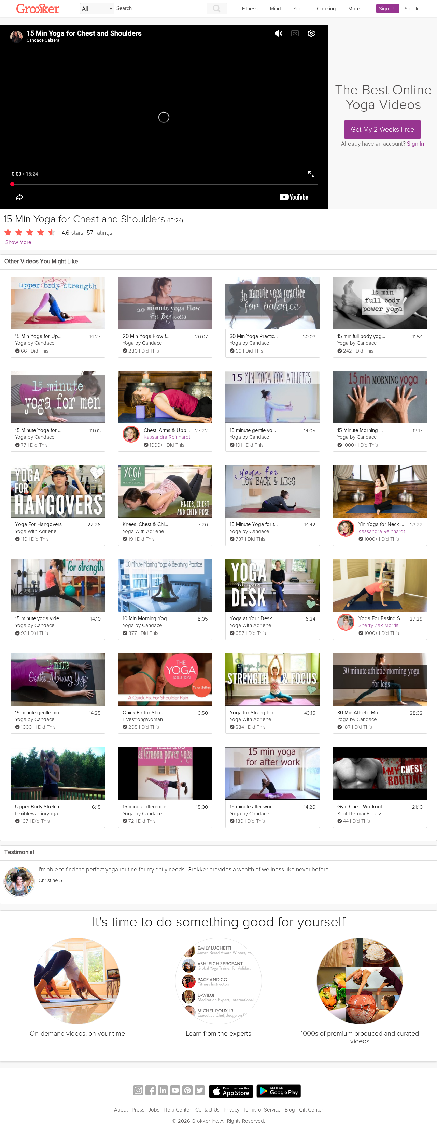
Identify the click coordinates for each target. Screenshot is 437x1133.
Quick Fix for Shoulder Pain (146, 712)
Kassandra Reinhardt (167, 437)
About (121, 1110)
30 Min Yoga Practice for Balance (254, 336)
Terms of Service (262, 1110)
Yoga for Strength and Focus (254, 712)
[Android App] (278, 1091)
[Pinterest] (187, 1091)
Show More (18, 242)
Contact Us (207, 1110)
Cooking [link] (326, 8)
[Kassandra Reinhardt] (131, 434)
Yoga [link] (299, 8)
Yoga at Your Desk (251, 618)
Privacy (231, 1110)
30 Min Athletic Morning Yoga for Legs (361, 712)
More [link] (354, 8)
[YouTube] (175, 1091)
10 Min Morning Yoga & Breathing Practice (146, 618)
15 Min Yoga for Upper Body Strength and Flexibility (39, 336)
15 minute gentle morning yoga (39, 712)
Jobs (154, 1110)
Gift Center (311, 1110)
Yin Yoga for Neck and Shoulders (382, 524)
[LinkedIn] (163, 1091)
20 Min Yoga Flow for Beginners (146, 336)
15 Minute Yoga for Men (39, 430)
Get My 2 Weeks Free (382, 129)
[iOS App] (231, 1091)
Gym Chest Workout (359, 806)
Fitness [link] (250, 8)
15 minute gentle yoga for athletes (254, 430)
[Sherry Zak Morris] (345, 622)
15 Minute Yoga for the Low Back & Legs (254, 524)
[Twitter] (200, 1091)
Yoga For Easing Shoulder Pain (382, 618)
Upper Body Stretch (37, 806)
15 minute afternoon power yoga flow (146, 806)
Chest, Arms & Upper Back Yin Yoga (167, 430)
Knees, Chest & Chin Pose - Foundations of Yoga (146, 524)
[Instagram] (138, 1091)
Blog (290, 1110)
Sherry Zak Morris (378, 625)
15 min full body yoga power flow (361, 336)
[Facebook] (150, 1091)
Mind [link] (275, 8)
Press (138, 1110)
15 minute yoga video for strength (39, 618)
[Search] (217, 8)
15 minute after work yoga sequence (254, 806)
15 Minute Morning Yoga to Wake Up (361, 430)
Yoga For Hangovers (38, 524)
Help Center (177, 1110)
